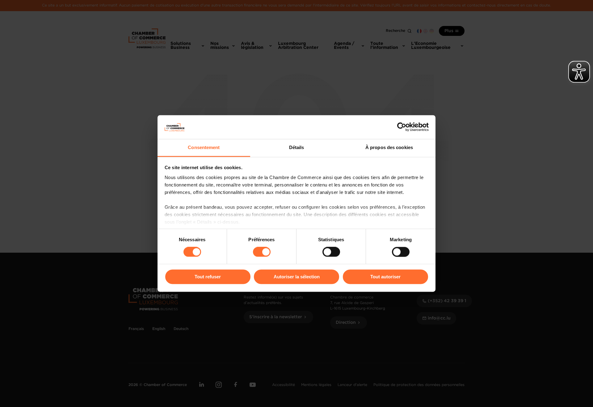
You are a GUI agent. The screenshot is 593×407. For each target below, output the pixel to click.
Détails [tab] (296, 147)
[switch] (262, 252)
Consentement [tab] (204, 147)
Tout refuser (208, 276)
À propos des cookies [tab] (389, 147)
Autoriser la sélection (297, 276)
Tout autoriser (385, 276)
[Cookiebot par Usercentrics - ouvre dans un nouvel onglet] (402, 127)
